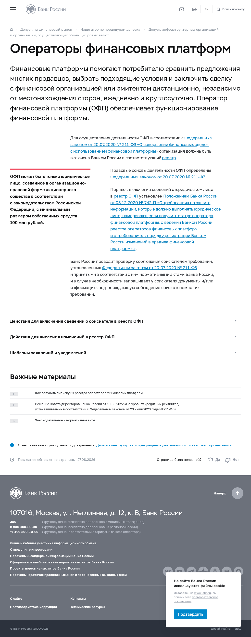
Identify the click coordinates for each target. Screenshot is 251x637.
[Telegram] (191, 571)
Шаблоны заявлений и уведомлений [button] (48, 352)
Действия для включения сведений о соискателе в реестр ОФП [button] (76, 321)
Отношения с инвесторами (31, 549)
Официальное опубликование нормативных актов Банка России (62, 562)
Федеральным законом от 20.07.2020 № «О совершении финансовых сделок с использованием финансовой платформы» (141, 144)
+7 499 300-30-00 (24, 532)
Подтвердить (190, 614)
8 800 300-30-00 (23, 527)
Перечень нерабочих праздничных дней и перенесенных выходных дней (68, 575)
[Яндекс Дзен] (203, 571)
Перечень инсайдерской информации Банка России (52, 556)
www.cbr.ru (202, 593)
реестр (169, 157)
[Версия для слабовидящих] (194, 9)
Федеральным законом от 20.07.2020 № (157, 176)
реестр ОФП (126, 196)
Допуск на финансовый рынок (46, 29)
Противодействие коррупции (33, 607)
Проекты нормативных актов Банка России (45, 568)
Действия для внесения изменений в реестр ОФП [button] (62, 336)
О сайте (16, 598)
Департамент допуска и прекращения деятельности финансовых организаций (164, 445)
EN (207, 9)
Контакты (78, 598)
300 (13, 522)
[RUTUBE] (227, 571)
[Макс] (238, 571)
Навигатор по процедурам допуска (110, 29)
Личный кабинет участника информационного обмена (53, 543)
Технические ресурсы (87, 607)
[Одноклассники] (215, 571)
